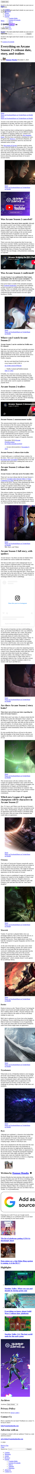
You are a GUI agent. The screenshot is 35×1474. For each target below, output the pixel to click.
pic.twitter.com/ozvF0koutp (13, 365)
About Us (8, 27)
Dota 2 (11, 22)
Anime (7, 13)
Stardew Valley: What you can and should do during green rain (19, 1290)
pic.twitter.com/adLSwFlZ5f (13, 444)
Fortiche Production (10, 285)
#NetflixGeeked (9, 442)
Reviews (7, 15)
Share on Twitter (18, 115)
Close (2, 1447)
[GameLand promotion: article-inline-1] (15, 215)
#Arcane (17, 440)
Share (2, 113)
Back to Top (4, 1445)
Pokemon (11, 1468)
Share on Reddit (28, 115)
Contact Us (8, 1471)
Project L (12, 139)
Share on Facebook (7, 115)
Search (29, 34)
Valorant (11, 1466)
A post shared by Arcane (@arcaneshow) (17, 623)
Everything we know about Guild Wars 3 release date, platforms (18, 1312)
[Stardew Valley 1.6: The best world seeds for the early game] (19, 1323)
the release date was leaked (9, 459)
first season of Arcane (10, 145)
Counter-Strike (13, 18)
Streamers (8, 11)
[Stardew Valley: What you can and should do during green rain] (19, 1278)
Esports (7, 16)
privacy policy (15, 1412)
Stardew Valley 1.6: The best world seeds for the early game (18, 1335)
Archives (3, 1404)
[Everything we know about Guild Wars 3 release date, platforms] (19, 1300)
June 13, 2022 (9, 370)
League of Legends (14, 20)
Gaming (7, 9)
